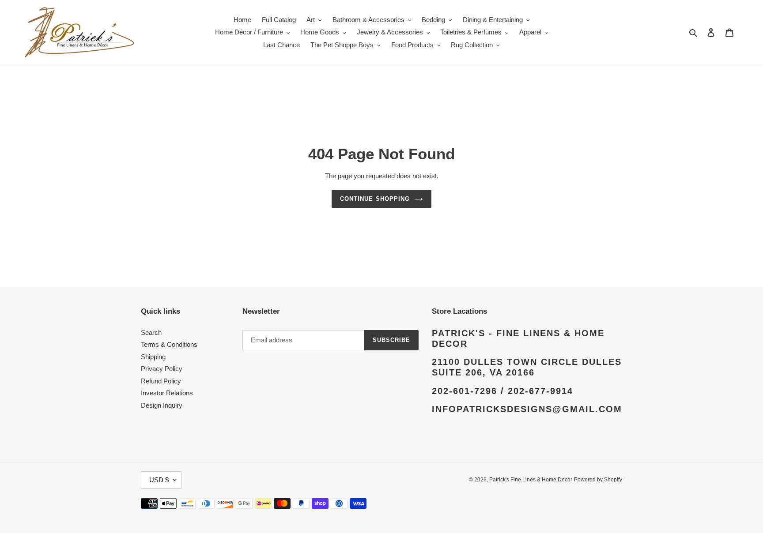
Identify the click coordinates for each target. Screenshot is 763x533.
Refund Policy (161, 381)
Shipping (153, 356)
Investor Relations (167, 393)
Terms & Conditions (169, 344)
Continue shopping (375, 198)
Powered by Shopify (598, 480)
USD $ (159, 480)
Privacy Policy (161, 368)
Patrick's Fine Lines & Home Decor (530, 480)
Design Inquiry (161, 405)
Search (151, 332)
